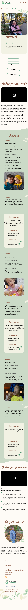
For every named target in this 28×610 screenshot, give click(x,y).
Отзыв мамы (13, 74)
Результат (13, 69)
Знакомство (13, 60)
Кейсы (9, 8)
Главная (3, 8)
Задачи (13, 65)
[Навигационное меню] (25, 2)
